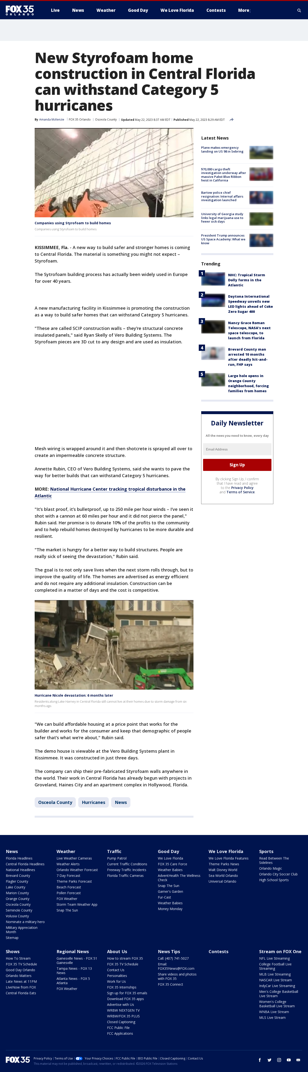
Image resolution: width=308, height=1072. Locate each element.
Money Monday (170, 908)
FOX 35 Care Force (172, 864)
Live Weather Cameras (74, 858)
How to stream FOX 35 (125, 958)
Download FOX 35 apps (125, 998)
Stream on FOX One (280, 951)
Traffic (114, 851)
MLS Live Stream (272, 1017)
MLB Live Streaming (275, 974)
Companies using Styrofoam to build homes (73, 223)
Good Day (168, 851)
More (243, 10)
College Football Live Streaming (275, 966)
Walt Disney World (223, 869)
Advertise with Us (120, 1004)
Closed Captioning (121, 1022)
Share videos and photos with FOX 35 (177, 976)
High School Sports (274, 880)
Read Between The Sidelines (274, 860)
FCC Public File (118, 1027)
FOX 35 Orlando (80, 119)
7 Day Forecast (68, 875)
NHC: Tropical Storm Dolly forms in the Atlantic (246, 279)
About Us (117, 951)
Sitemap (12, 937)
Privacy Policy (242, 487)
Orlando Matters (19, 975)
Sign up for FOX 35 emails (127, 993)
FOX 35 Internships (121, 987)
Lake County (15, 887)
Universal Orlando (222, 881)
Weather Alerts (68, 864)
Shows (12, 951)
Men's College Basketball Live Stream (278, 993)
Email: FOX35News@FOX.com (176, 966)
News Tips (169, 951)
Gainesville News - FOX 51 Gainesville (77, 960)
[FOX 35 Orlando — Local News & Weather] (22, 10)
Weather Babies (170, 869)
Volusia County (17, 916)
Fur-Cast (164, 897)
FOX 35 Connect (170, 984)
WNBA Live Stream (274, 1011)
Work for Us (116, 981)
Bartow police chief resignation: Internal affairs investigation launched (222, 196)
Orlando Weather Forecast (77, 869)
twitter (269, 1060)
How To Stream (18, 958)
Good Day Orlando (20, 970)
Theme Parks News (224, 864)
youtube (289, 1060)
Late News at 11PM (21, 981)
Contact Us (115, 970)
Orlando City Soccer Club (278, 874)
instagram (279, 1060)
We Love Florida (170, 858)
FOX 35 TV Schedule (21, 964)
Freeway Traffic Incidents (126, 869)
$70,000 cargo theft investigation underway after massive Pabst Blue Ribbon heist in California (223, 174)
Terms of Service (240, 491)
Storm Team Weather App (77, 904)
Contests (218, 951)
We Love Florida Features (229, 858)
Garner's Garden (170, 891)
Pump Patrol (117, 858)
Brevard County (18, 875)
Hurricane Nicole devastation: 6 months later (74, 695)
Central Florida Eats (21, 993)
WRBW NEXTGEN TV (123, 1010)
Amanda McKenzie (51, 119)
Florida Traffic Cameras (125, 875)
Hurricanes (93, 802)
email (298, 1060)
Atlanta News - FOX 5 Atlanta (73, 980)
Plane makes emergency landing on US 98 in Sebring (222, 149)
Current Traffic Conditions (127, 864)
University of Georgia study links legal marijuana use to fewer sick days (222, 218)
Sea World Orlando (223, 875)
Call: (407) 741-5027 (173, 958)
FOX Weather (67, 898)
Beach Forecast (69, 887)
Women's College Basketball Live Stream (277, 1003)
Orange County (17, 898)
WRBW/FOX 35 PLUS (123, 1016)
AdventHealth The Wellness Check (179, 877)
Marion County (17, 893)
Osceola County (106, 119)
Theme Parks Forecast (74, 881)
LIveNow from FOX (21, 987)
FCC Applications (120, 1033)
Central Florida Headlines (25, 864)
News (121, 802)
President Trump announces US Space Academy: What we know (223, 239)
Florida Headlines (19, 858)
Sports (266, 851)
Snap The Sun (67, 910)
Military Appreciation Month (22, 929)
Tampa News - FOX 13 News (74, 970)
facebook (260, 1060)
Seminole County (19, 910)
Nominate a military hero (25, 921)
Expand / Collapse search (299, 10)
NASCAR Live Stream (275, 980)
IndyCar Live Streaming (277, 985)
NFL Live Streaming (274, 958)
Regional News (73, 951)
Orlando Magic (270, 868)
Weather (66, 851)
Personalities (117, 975)
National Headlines (20, 869)
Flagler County (17, 881)
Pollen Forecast (69, 893)
